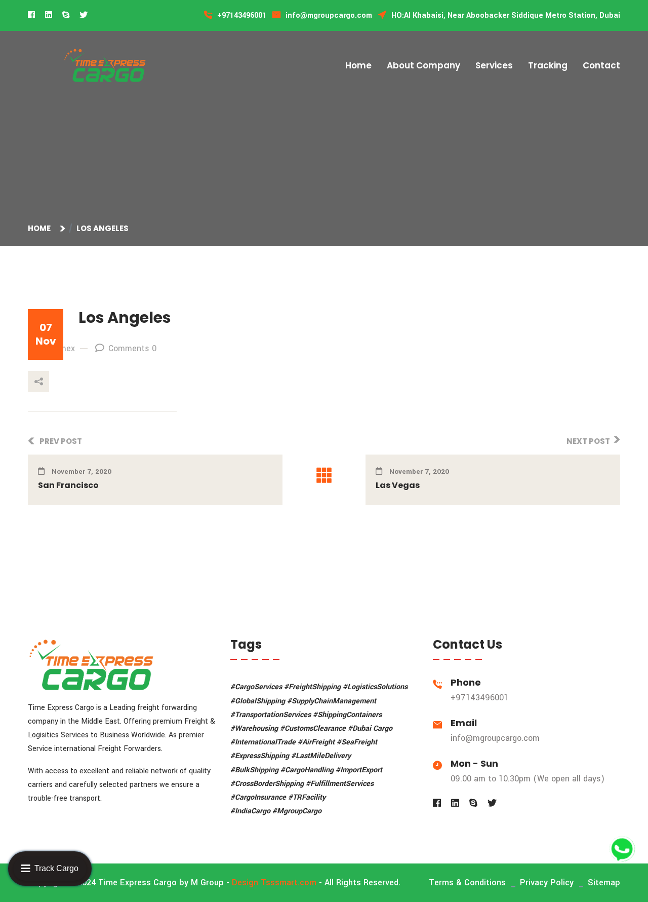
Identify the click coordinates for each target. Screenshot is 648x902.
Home (358, 65)
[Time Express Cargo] (105, 65)
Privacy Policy (547, 882)
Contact (601, 65)
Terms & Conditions (467, 882)
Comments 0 (132, 348)
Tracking (548, 65)
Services (494, 65)
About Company (423, 65)
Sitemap (604, 882)
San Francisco (68, 485)
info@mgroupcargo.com (495, 738)
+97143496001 (479, 697)
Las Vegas (398, 485)
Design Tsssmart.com (274, 882)
